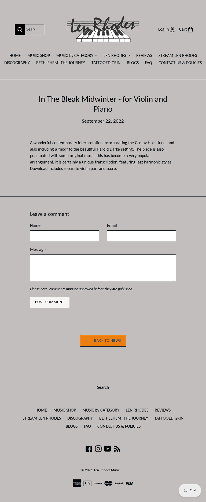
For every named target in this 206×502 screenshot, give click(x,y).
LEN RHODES (118, 55)
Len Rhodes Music (107, 470)
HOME (15, 56)
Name (35, 226)
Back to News (107, 341)
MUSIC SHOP (38, 56)
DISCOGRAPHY (17, 63)
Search (103, 387)
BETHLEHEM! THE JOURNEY (60, 63)
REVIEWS (144, 56)
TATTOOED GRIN (105, 63)
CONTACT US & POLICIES (180, 63)
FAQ (148, 63)
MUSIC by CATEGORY (78, 55)
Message (38, 250)
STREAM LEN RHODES (178, 56)
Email (112, 226)
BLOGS (133, 63)
